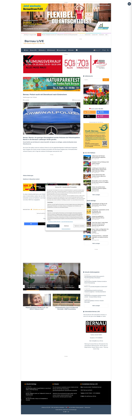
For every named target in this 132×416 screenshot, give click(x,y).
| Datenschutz (87, 407)
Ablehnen (66, 226)
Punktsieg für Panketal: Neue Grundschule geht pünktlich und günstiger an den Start (62, 34)
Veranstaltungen (62, 50)
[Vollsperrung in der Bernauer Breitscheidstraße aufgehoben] (87, 157)
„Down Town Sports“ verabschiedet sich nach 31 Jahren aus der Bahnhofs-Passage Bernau (100, 224)
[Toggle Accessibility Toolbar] (129, 4)
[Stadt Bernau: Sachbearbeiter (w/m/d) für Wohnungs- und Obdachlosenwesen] (87, 211)
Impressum (101, 34)
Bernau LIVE (33, 50)
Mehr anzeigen (96, 194)
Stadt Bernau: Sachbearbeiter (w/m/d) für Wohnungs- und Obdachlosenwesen (100, 211)
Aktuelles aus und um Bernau (40, 209)
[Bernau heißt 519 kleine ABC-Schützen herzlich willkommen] (87, 176)
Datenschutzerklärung (66, 228)
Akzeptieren (53, 226)
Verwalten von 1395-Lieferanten (54, 221)
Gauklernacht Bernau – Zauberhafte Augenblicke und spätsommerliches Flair (100, 237)
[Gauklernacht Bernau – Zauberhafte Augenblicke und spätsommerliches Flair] (87, 237)
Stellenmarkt (52, 50)
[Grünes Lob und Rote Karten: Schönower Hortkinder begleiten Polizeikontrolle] (87, 188)
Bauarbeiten (51, 270)
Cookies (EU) (95, 34)
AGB (106, 34)
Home (26, 50)
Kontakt (71, 50)
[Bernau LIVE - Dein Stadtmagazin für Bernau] (34, 42)
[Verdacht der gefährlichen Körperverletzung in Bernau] (87, 218)
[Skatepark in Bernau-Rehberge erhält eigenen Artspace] (87, 163)
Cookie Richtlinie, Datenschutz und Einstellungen (66, 409)
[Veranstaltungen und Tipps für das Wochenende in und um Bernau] (87, 205)
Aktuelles (42, 50)
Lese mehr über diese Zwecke (67, 221)
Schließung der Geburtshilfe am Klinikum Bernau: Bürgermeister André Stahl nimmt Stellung (99, 170)
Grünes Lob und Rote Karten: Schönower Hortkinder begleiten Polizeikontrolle (99, 188)
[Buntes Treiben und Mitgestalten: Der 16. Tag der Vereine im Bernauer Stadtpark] (87, 231)
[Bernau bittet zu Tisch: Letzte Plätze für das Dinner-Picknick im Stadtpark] (87, 182)
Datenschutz (87, 34)
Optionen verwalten (79, 226)
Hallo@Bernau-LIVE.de (97, 341)
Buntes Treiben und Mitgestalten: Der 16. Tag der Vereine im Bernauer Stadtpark (100, 231)
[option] (51, 276)
